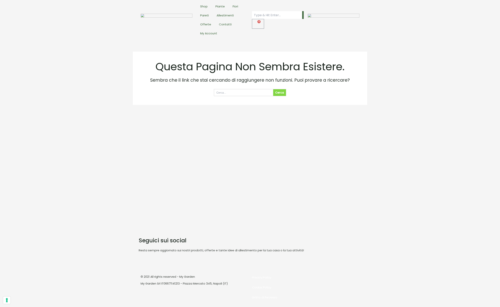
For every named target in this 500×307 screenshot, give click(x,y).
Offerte (205, 24)
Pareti (204, 15)
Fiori (235, 6)
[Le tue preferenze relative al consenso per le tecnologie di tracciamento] (7, 300)
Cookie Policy (261, 287)
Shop (204, 6)
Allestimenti (225, 15)
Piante (220, 6)
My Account (208, 33)
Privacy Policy (261, 277)
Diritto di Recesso (264, 297)
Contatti (225, 24)
